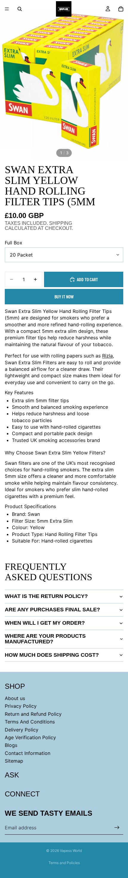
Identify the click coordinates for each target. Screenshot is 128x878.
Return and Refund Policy (33, 714)
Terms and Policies (64, 862)
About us (15, 698)
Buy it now (64, 296)
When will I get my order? (45, 623)
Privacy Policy (21, 706)
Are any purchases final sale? (52, 610)
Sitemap (14, 761)
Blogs (11, 745)
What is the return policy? (46, 596)
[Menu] (7, 9)
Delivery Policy (21, 730)
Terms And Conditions (30, 722)
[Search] (19, 8)
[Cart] (120, 8)
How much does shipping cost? (52, 655)
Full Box (13, 243)
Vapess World (71, 850)
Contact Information (27, 753)
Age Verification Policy (30, 737)
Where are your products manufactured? (45, 639)
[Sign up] (117, 827)
